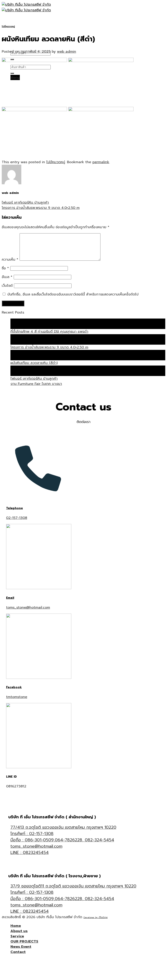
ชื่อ (5, 268)
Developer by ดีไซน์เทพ (96, 917)
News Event (20, 946)
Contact (18, 47)
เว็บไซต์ (7, 285)
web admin (66, 51)
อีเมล (7, 277)
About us (19, 25)
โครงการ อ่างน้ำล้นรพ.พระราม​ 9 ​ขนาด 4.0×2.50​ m (41, 207)
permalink (100, 162)
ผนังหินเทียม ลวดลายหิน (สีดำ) (34, 363)
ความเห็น (10, 259)
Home (15, 19)
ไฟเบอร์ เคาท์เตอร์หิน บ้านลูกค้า (25, 202)
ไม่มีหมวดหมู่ (8, 26)
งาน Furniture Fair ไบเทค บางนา (36, 383)
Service (17, 30)
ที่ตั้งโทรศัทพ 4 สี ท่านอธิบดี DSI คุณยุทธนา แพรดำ (49, 331)
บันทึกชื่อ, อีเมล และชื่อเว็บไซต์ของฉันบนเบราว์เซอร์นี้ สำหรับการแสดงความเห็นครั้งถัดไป (73, 294)
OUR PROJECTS (24, 941)
